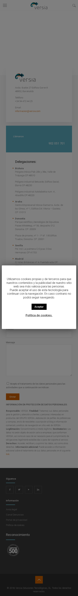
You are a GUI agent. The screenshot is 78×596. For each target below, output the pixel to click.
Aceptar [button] (39, 306)
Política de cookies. (39, 315)
